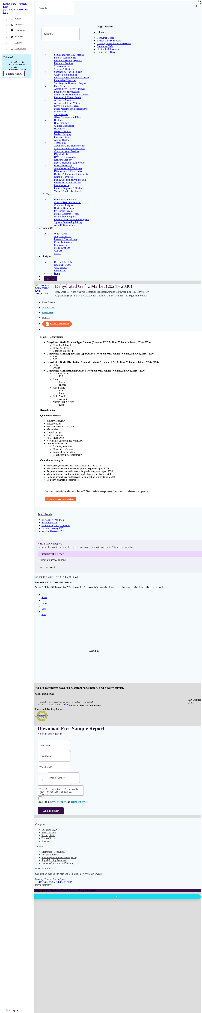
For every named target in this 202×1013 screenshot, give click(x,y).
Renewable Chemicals (65, 80)
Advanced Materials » (65, 100)
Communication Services (66, 151)
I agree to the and (63, 801)
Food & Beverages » (64, 86)
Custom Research (50, 854)
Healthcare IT (61, 128)
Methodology (47, 318)
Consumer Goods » (106, 37)
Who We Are (60, 233)
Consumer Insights (63, 205)
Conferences (60, 245)
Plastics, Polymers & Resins (68, 188)
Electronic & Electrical (108, 49)
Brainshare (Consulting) (53, 851)
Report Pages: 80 (49, 522)
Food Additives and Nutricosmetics (71, 77)
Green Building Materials (66, 106)
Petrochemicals (61, 185)
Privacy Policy (58, 801)
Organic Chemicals (63, 177)
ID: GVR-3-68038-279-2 (53, 520)
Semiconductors (62, 66)
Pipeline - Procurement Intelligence (71, 219)
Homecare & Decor (106, 52)
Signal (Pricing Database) (54, 860)
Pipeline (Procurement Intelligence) (59, 857)
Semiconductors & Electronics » (70, 54)
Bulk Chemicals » (63, 165)
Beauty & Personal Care (109, 40)
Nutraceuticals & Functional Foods (71, 94)
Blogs (57, 273)
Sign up (50, 279)
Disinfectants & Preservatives (68, 171)
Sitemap (46, 841)
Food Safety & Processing (67, 91)
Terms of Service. (79, 801)
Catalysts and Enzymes (65, 74)
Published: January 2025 (52, 528)
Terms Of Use (49, 838)
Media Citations (62, 247)
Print (44, 614)
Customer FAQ (49, 829)
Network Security (63, 159)
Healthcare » (60, 120)
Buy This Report (47, 567)
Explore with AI (14, 73)
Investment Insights (63, 211)
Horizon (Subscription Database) (58, 863)
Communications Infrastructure (69, 148)
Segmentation (47, 313)
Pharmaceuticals (62, 137)
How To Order (49, 832)
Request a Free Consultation (60, 499)
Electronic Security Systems (68, 60)
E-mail (45, 603)
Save (44, 608)
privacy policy (158, 587)
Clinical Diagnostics (64, 125)
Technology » (61, 142)
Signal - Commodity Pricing (68, 222)
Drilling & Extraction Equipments (71, 174)
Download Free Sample (59, 324)
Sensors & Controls (64, 69)
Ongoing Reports (62, 264)
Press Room (60, 270)
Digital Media (61, 154)
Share (44, 597)
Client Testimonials (63, 242)
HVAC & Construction (65, 157)
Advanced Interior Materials (68, 103)
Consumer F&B (105, 46)
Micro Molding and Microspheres (71, 108)
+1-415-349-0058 (44, 882)
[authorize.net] (42, 720)
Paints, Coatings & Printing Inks (70, 179)
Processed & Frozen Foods (67, 97)
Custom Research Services (67, 202)
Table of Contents (48, 307)
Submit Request (50, 810)
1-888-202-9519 (64, 882)
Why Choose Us (62, 236)
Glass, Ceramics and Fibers (67, 117)
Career (57, 253)
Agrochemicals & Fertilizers (68, 168)
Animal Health (61, 140)
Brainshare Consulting (65, 199)
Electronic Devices (63, 63)
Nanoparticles (61, 111)
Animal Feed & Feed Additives (69, 89)
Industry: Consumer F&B (53, 531)
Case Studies (60, 267)
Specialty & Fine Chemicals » (69, 71)
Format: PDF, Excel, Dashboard (56, 525)
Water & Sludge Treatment (67, 191)
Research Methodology (65, 239)
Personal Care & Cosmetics (67, 182)
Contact (58, 250)
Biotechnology (61, 123)
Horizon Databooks (64, 208)
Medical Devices (62, 131)
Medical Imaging (62, 134)
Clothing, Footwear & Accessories (114, 43)
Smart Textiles (61, 114)
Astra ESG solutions (64, 225)
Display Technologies (65, 57)
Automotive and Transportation (69, 145)
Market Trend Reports (65, 216)
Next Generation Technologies (69, 162)
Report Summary (48, 302)
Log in (50, 276)
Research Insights (63, 262)
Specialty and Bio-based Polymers (71, 83)
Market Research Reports (66, 213)
